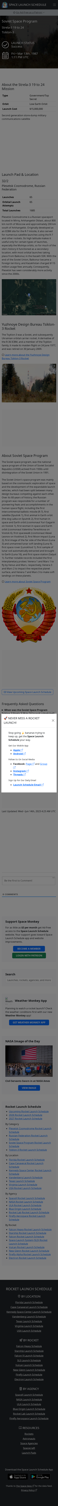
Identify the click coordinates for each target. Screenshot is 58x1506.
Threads (18, 774)
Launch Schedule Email (27, 784)
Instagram (19, 771)
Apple (17, 750)
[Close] (53, 720)
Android (18, 753)
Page (29, 764)
